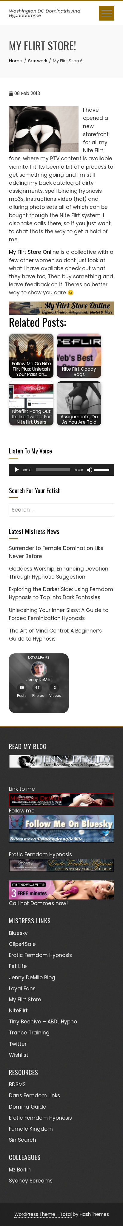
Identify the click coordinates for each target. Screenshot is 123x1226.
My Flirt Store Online (34, 252)
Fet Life (18, 966)
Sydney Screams (31, 1180)
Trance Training (29, 1032)
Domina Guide (27, 1106)
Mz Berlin (20, 1169)
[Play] (17, 470)
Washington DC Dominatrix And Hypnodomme (44, 13)
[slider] (102, 469)
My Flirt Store (25, 999)
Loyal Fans (22, 988)
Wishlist (18, 1055)
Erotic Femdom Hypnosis (40, 955)
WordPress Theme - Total (43, 1214)
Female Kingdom (31, 1128)
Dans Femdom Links (34, 1095)
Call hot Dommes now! (38, 903)
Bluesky (18, 933)
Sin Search (22, 1139)
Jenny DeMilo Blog (32, 977)
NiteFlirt (18, 1010)
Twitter (18, 1044)
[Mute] (90, 470)
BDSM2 (17, 1084)
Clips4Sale (22, 944)
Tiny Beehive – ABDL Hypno (43, 1021)
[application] (61, 470)
